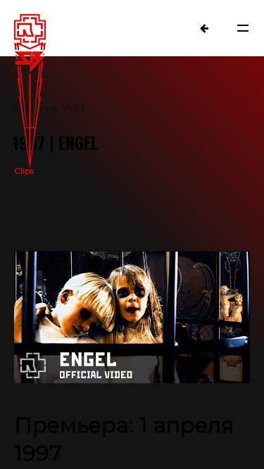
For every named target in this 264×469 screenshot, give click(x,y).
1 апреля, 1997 (49, 109)
